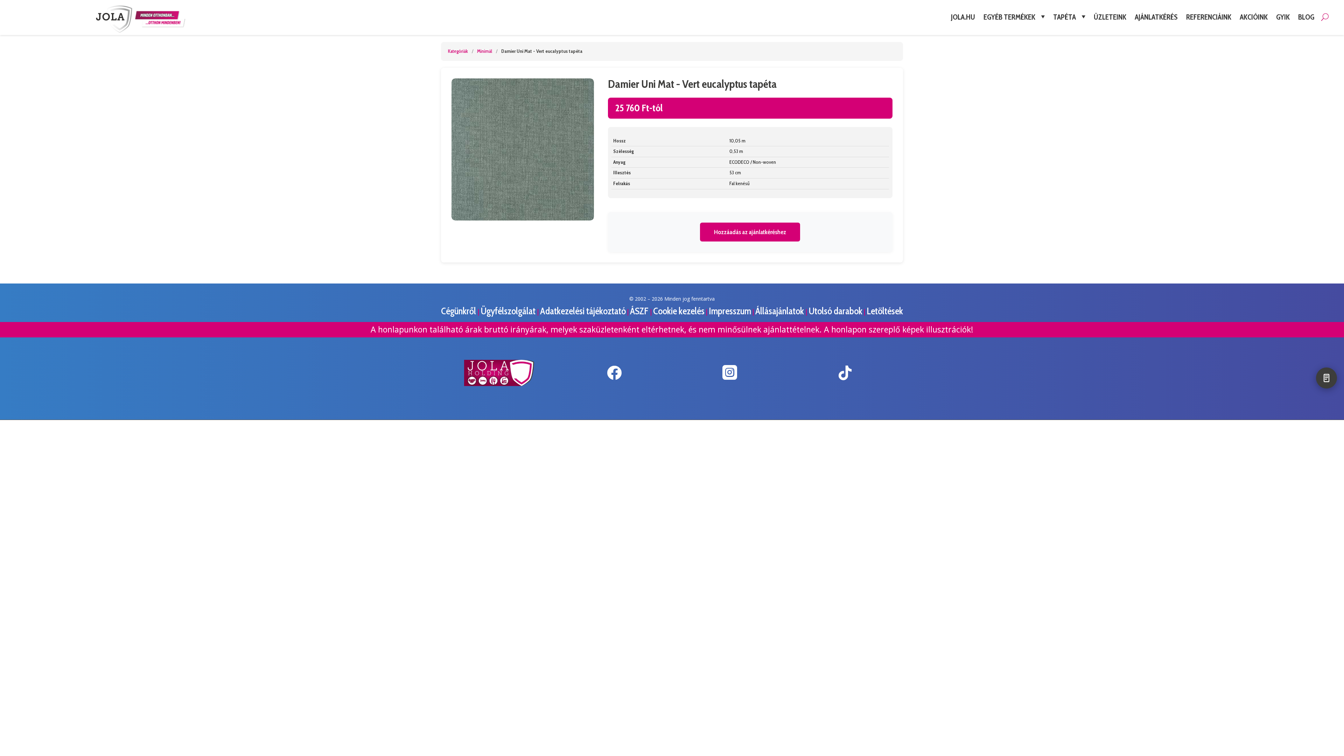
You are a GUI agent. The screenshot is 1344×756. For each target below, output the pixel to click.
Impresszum (730, 311)
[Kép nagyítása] (522, 149)
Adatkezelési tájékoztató (583, 311)
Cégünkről (459, 311)
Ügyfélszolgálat (509, 311)
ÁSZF (640, 311)
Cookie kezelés (679, 311)
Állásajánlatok (780, 311)
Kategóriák (458, 51)
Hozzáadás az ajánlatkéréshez (750, 232)
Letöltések (885, 311)
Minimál (484, 51)
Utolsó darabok (835, 311)
